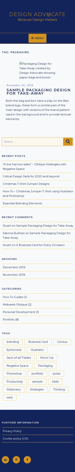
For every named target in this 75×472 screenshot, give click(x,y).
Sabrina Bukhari (14, 233)
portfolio (37, 373)
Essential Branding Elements (22, 203)
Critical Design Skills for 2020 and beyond (31, 176)
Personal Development (19, 312)
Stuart (7, 225)
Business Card (38, 341)
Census (62, 341)
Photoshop (14, 373)
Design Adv (27, 14)
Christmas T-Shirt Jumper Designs (26, 184)
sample (37, 381)
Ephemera (14, 349)
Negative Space (18, 365)
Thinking (59, 389)
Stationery (14, 389)
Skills (55, 381)
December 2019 (14, 267)
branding (13, 341)
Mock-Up (47, 357)
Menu (39, 38)
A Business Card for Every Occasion (40, 245)
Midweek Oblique (15, 304)
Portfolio (9, 319)
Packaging (45, 365)
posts (56, 373)
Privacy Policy (12, 431)
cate (58, 14)
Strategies (37, 389)
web (10, 397)
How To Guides (13, 297)
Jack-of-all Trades (19, 357)
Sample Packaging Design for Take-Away (39, 91)
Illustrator (37, 349)
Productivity (15, 381)
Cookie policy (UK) (15, 438)
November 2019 (14, 274)
